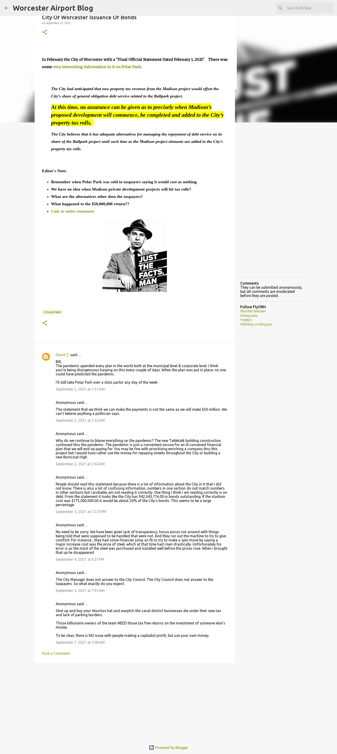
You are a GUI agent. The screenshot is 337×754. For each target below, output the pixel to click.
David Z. (62, 355)
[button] (44, 32)
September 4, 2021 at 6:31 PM (80, 559)
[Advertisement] (135, 702)
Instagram (248, 315)
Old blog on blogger (256, 324)
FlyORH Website (253, 311)
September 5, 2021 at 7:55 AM (80, 590)
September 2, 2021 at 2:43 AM (80, 464)
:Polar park (52, 312)
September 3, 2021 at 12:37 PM (81, 512)
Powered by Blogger (171, 748)
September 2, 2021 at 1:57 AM (80, 389)
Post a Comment (56, 653)
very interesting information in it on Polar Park (97, 66)
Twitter (246, 320)
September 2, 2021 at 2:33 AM (80, 420)
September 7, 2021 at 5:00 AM (80, 642)
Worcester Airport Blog (53, 8)
